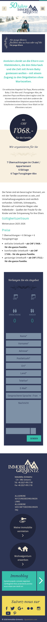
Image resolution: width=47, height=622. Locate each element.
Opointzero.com (30, 619)
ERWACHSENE (15, 314)
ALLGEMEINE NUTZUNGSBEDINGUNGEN (26, 497)
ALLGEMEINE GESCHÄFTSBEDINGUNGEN (26, 505)
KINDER (32, 314)
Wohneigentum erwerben (22, 557)
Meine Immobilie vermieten (23, 529)
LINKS (17, 501)
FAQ (16, 510)
